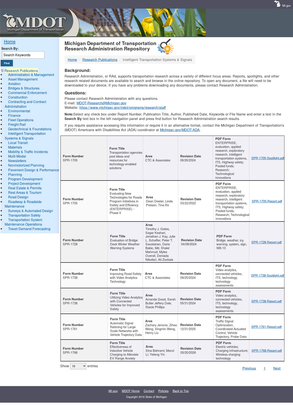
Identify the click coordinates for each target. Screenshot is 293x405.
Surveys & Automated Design (30, 210)
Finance (14, 115)
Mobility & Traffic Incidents (28, 151)
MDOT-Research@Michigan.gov (101, 102)
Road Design (18, 196)
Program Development (25, 178)
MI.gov (286, 5)
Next (277, 368)
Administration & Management (31, 74)
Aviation (14, 83)
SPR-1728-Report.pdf (266, 242)
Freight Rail (17, 124)
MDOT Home (131, 391)
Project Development (24, 183)
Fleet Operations (20, 119)
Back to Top (181, 391)
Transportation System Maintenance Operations (23, 222)
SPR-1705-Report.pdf (267, 201)
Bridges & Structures (23, 88)
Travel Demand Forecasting (29, 228)
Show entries (79, 365)
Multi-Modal (17, 156)
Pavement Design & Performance (33, 169)
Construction (17, 97)
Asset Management (23, 79)
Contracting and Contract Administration (25, 104)
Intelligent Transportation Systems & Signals (25, 135)
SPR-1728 (70, 244)
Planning (15, 174)
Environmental (19, 110)
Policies (163, 391)
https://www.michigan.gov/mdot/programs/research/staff (122, 107)
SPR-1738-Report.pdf (266, 301)
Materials (15, 147)
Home (9, 41)
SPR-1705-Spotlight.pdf (267, 158)
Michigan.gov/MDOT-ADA (180, 129)
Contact (149, 391)
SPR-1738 (70, 277)
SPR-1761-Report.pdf (266, 326)
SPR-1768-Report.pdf (267, 350)
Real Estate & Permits (25, 187)
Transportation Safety (24, 215)
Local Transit (18, 142)
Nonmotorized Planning (26, 165)
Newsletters (17, 160)
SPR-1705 (70, 160)
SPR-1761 (70, 328)
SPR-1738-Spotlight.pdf (267, 275)
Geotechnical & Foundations (29, 128)
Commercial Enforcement (27, 92)
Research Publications (21, 70)
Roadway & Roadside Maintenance (23, 204)
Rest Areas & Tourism (24, 192)
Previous (249, 368)
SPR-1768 (70, 352)
